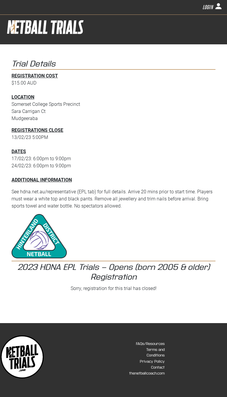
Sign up (161, 52)
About (178, 52)
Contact (158, 367)
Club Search (200, 52)
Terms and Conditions (155, 352)
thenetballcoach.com (147, 373)
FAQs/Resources (150, 343)
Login (208, 7)
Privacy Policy (152, 361)
